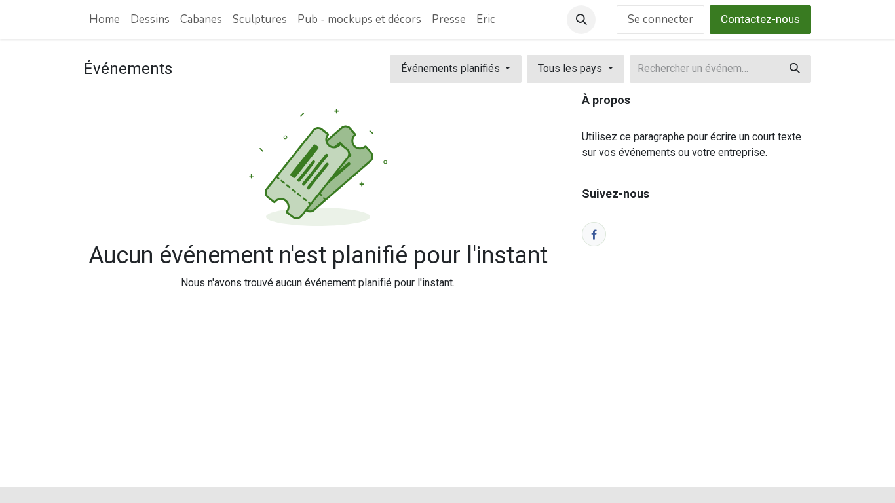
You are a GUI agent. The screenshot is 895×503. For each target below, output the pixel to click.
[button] (581, 19)
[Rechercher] (794, 69)
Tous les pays (571, 68)
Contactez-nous (760, 19)
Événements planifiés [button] (452, 68)
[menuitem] (104, 19)
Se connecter (660, 19)
